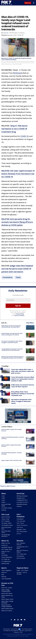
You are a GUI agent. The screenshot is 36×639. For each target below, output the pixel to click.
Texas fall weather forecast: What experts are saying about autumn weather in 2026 (22, 379)
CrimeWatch (20, 519)
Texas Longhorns (6, 570)
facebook (11, 619)
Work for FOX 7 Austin (5, 552)
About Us (5, 541)
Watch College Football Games (5, 590)
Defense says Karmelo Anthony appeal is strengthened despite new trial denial (12, 357)
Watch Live (27, 3)
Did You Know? (21, 558)
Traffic (3, 498)
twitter (14, 619)
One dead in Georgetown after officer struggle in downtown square (12, 341)
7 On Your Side (21, 521)
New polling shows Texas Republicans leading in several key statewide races (22, 393)
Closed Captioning (6, 557)
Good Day (20, 493)
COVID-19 (24, 136)
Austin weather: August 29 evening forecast (11, 445)
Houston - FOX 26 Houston (22, 573)
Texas (18, 277)
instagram (18, 619)
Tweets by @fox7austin (7, 486)
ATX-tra (19, 533)
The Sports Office (6, 523)
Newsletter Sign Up (6, 547)
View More (30, 323)
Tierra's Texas (5, 519)
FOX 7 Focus (20, 523)
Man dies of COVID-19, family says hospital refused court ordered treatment (16, 58)
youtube (21, 619)
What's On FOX (5, 543)
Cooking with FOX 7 (22, 500)
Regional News (22, 568)
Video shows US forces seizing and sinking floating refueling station (11, 326)
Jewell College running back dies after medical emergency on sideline (12, 334)
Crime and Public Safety (6, 505)
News (3, 493)
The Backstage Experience (5, 535)
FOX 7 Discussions (22, 531)
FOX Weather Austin (7, 525)
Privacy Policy (20, 314)
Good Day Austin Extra (6, 528)
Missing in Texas (21, 529)
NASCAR (3, 576)
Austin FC (4, 572)
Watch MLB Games (6, 593)
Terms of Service (19, 315)
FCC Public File (5, 559)
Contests (19, 506)
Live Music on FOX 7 (22, 502)
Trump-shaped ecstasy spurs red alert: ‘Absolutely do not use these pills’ (12, 349)
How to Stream (5, 517)
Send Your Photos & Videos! (22, 551)
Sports (4, 568)
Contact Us (4, 545)
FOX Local (5, 514)
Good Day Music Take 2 (6, 531)
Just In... (4, 323)
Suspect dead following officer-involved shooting (12, 437)
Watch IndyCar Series (7, 599)
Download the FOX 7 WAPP (22, 547)
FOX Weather (20, 556)
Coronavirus (21, 33)
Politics (3, 502)
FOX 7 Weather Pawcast (21, 544)
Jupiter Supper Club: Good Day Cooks (11, 460)
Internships (4, 555)
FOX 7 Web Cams (21, 554)
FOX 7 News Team (6, 549)
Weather (20, 541)
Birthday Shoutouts (22, 496)
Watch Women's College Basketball (6, 605)
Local (2, 496)
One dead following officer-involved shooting (11, 453)
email (24, 619)
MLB (2, 574)
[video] (30, 431)
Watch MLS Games (6, 610)
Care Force (20, 527)
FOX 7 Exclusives (20, 515)
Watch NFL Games (6, 588)
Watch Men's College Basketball (7, 602)
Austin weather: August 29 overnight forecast (11, 430)
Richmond (17, 73)
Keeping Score (21, 498)
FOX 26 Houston (13, 33)
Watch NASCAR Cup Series (7, 596)
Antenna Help (5, 563)
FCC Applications (6, 561)
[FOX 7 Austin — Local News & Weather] (6, 3)
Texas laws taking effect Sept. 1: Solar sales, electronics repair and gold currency (22, 371)
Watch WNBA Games (7, 608)
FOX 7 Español (5, 521)
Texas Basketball (6, 579)
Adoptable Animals (22, 504)
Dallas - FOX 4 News (22, 570)
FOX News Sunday (6, 508)
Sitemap (3, 510)
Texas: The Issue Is (22, 525)
